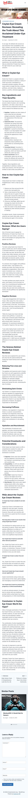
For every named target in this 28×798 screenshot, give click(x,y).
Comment (6, 743)
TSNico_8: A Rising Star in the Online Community (21, 679)
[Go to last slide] (4, 708)
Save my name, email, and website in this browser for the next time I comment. (14, 780)
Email (5, 769)
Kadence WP (16, 794)
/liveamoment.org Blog (8, 21)
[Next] (24, 708)
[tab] (11, 724)
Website (5, 775)
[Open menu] (25, 3)
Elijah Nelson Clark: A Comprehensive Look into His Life (7, 679)
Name (5, 762)
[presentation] (14, 702)
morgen (5, 40)
